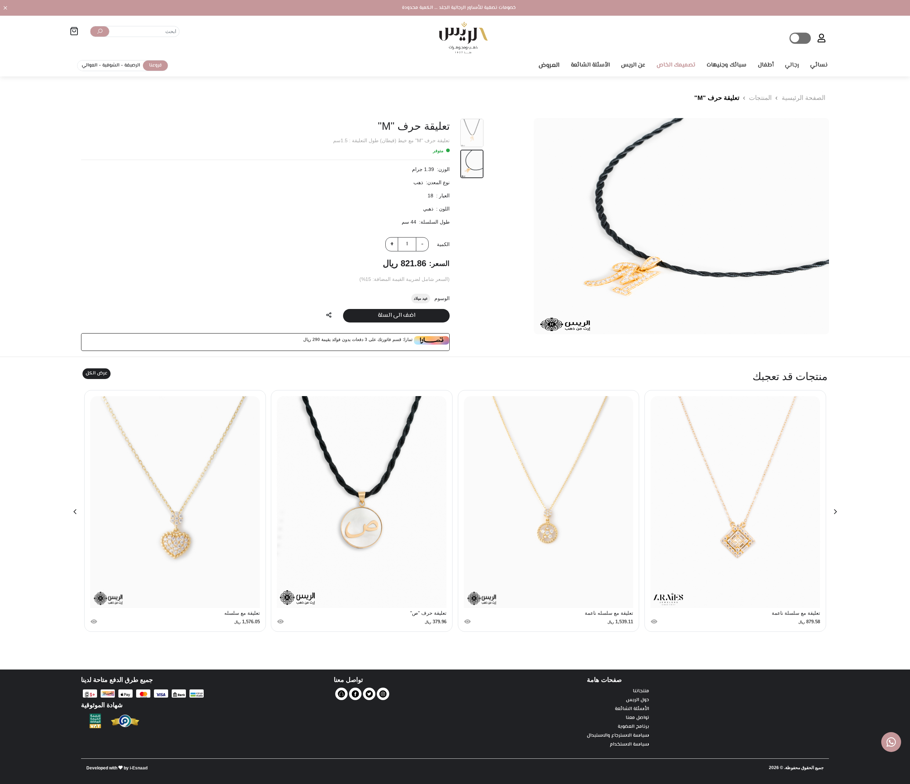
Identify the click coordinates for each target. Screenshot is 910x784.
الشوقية (110, 65)
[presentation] (835, 511)
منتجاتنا (641, 691)
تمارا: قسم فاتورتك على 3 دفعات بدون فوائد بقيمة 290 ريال (357, 339)
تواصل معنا (637, 718)
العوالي (89, 65)
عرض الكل (96, 373)
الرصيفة (132, 65)
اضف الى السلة (396, 315)
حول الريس (637, 700)
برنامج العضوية (633, 727)
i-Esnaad (139, 768)
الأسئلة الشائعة (632, 709)
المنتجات (759, 97)
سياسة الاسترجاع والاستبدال (618, 736)
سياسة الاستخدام (629, 744)
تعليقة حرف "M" (716, 97)
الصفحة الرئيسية (803, 97)
